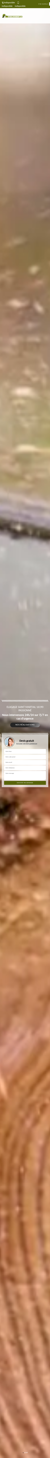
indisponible (9, 3)
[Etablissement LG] (12, 15)
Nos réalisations (25, 725)
